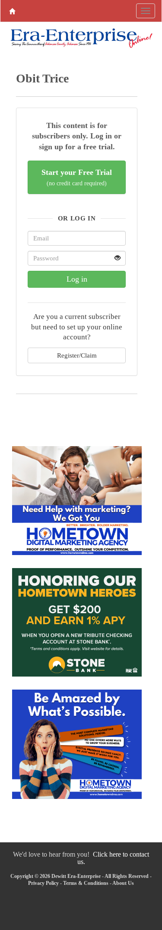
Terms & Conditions (85, 883)
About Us (123, 883)
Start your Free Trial (76, 177)
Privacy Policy (43, 883)
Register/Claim (77, 355)
